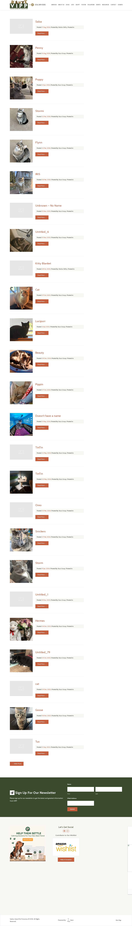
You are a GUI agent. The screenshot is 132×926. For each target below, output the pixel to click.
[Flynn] (21, 151)
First (68, 794)
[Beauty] (21, 361)
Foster (83, 4)
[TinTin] (21, 452)
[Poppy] (21, 88)
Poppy (39, 79)
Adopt (78, 4)
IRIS (37, 174)
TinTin (39, 447)
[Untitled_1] (21, 599)
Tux (37, 741)
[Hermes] (21, 629)
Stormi (39, 111)
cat (37, 684)
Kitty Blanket (43, 263)
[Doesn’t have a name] (21, 424)
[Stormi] (21, 119)
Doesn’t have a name (48, 415)
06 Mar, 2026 (46, 179)
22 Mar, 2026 (46, 116)
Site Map (118, 920)
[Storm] (21, 571)
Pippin (39, 384)
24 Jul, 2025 (46, 327)
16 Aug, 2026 (46, 53)
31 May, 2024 (46, 421)
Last (97, 794)
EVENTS (98, 4)
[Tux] (21, 746)
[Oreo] (21, 509)
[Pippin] (21, 392)
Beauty (39, 352)
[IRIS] (21, 182)
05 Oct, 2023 (46, 658)
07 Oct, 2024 (46, 390)
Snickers (40, 531)
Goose (39, 710)
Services (54, 4)
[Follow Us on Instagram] (67, 831)
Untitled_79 (42, 652)
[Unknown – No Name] (21, 210)
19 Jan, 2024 (46, 568)
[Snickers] (21, 539)
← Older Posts (16, 764)
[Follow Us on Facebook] (64, 831)
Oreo (38, 505)
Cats (72, 4)
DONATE (120, 4)
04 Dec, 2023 (46, 626)
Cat (37, 289)
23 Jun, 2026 (46, 85)
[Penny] (21, 56)
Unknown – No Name (48, 205)
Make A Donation (66, 859)
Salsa (38, 21)
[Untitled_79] (21, 660)
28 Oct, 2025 (46, 269)
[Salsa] (21, 26)
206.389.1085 (40, 5)
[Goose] (21, 718)
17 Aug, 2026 (46, 27)
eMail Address (72, 798)
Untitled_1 (41, 594)
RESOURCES (105, 4)
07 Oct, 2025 (46, 295)
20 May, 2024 (46, 479)
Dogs (67, 4)
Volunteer (91, 4)
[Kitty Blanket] (21, 268)
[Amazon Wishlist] (66, 847)
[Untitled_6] (21, 240)
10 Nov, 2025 (46, 211)
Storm (39, 563)
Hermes (40, 620)
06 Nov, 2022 (46, 716)
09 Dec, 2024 (46, 358)
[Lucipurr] (21, 329)
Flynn (38, 142)
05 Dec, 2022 (46, 689)
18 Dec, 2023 (46, 600)
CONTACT (113, 4)
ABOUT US (61, 4)
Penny (39, 47)
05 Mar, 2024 (46, 511)
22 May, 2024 (46, 453)
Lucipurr (40, 321)
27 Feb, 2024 (46, 537)
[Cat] (21, 298)
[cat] (21, 688)
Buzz (71, 920)
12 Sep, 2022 (46, 747)
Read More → (42, 33)
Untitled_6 (42, 231)
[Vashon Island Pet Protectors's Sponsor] (28, 843)
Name (69, 784)
